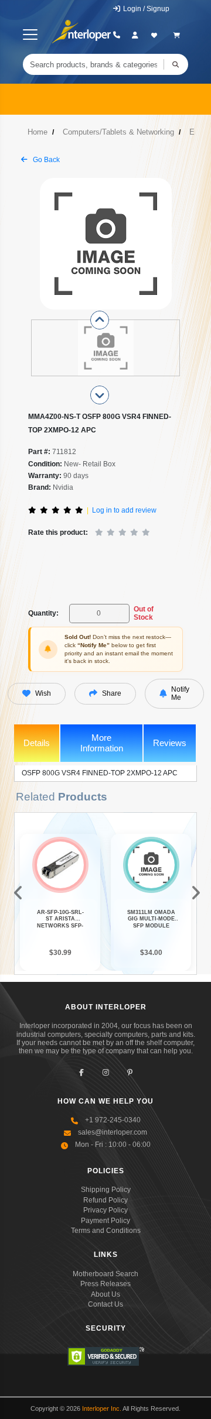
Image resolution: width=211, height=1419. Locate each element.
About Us (105, 1294)
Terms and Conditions (106, 1230)
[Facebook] (82, 1073)
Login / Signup (145, 9)
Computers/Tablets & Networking (118, 132)
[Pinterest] (130, 1073)
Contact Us (105, 1304)
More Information (101, 743)
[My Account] (135, 35)
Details (36, 743)
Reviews (169, 743)
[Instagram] (106, 1073)
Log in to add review (124, 510)
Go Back (45, 160)
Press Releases (105, 1284)
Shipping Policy (106, 1190)
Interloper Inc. (101, 1408)
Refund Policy (105, 1200)
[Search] (176, 64)
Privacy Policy (105, 1210)
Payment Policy (105, 1221)
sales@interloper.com (112, 1132)
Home (37, 132)
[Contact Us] (116, 35)
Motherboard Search (105, 1274)
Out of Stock (144, 613)
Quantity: (43, 613)
